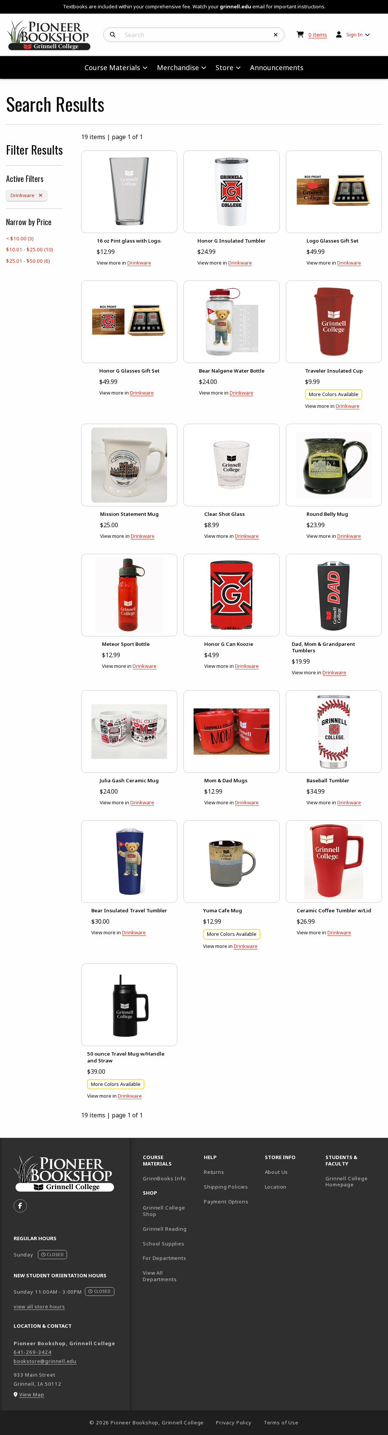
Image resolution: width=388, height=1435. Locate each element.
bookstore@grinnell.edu (45, 1361)
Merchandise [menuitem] (178, 67)
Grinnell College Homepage (352, 1181)
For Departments (164, 1258)
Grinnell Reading (164, 1228)
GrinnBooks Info (170, 1178)
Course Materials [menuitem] (112, 67)
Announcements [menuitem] (277, 67)
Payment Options (226, 1201)
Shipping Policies (226, 1186)
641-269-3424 (33, 1352)
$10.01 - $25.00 (29, 249)
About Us (276, 1172)
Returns (214, 1172)
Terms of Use (281, 1422)
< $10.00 (20, 238)
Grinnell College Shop (164, 1210)
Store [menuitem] (224, 67)
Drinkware (28, 195)
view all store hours (39, 1306)
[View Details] (129, 191)
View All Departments (160, 1276)
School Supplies (163, 1243)
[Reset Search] (276, 34)
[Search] (113, 34)
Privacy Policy (234, 1422)
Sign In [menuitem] (354, 34)
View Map (31, 1394)
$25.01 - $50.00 (28, 260)
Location (276, 1186)
